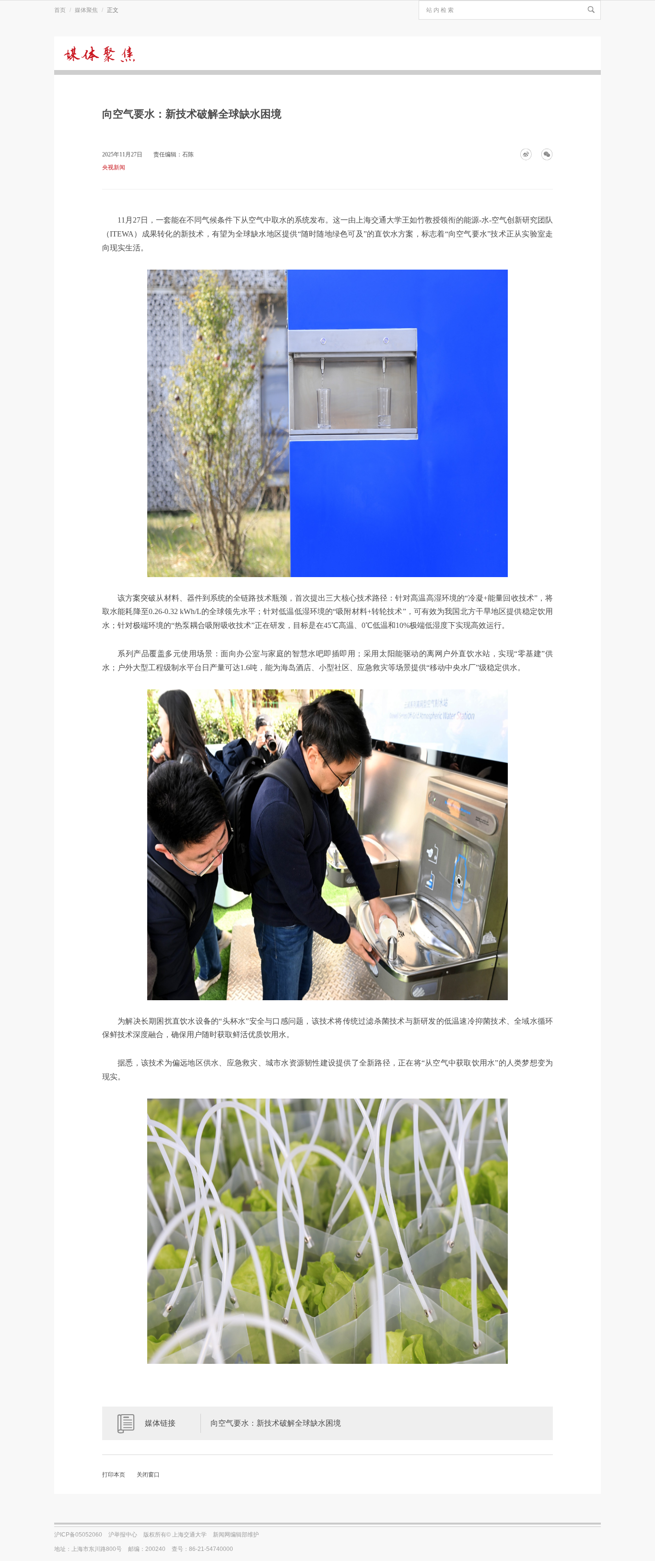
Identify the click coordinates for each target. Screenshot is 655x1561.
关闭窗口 (148, 1474)
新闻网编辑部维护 (236, 1534)
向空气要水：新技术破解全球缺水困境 (276, 1423)
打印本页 (113, 1474)
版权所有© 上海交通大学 (175, 1534)
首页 (60, 10)
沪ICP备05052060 (78, 1534)
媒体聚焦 (86, 10)
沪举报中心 (122, 1534)
